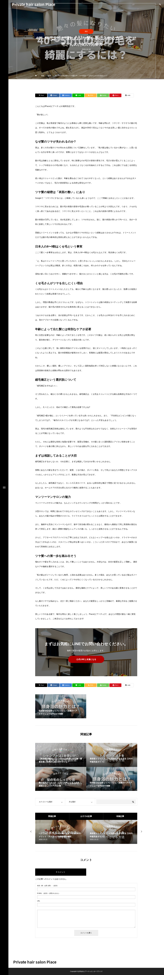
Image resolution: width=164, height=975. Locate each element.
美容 (86, 31)
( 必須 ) (47, 885)
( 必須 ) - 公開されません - (48, 893)
